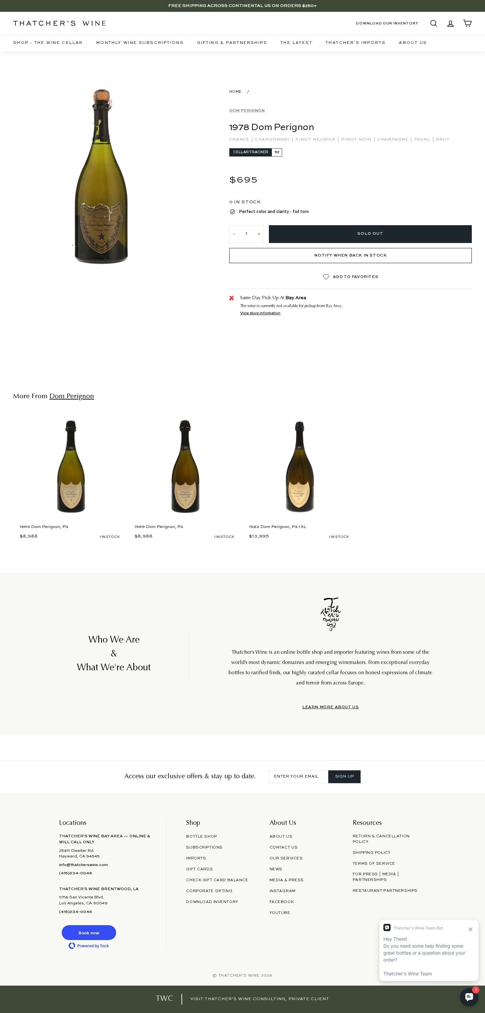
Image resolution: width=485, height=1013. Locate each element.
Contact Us (284, 848)
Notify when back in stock (350, 256)
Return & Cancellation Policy (381, 839)
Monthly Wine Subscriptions (140, 43)
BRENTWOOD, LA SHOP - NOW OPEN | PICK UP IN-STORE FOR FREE (242, 6)
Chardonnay (273, 140)
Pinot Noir (357, 140)
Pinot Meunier (316, 140)
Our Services (286, 858)
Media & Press (287, 880)
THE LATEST (296, 43)
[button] (88, 932)
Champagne (393, 140)
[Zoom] (102, 177)
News (276, 869)
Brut (443, 140)
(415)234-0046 (75, 873)
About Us (413, 43)
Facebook (282, 902)
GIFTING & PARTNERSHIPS (232, 43)
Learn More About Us (330, 707)
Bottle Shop (201, 837)
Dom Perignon (247, 111)
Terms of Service (374, 864)
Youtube (280, 913)
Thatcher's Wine (239, 976)
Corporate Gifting (209, 891)
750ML (423, 140)
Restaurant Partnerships (385, 891)
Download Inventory (212, 902)
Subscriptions (204, 848)
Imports (196, 858)
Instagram (283, 891)
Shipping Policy (371, 853)
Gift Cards (199, 869)
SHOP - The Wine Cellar (48, 43)
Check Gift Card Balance (217, 880)
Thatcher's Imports (356, 43)
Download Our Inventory (387, 23)
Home (235, 92)
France (240, 140)
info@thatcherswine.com (83, 865)
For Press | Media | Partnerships (376, 877)
